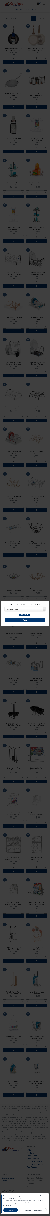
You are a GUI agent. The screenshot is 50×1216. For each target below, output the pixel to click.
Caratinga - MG (25, 615)
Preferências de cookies (33, 1210)
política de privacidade (24, 1203)
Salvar (25, 620)
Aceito (10, 1210)
